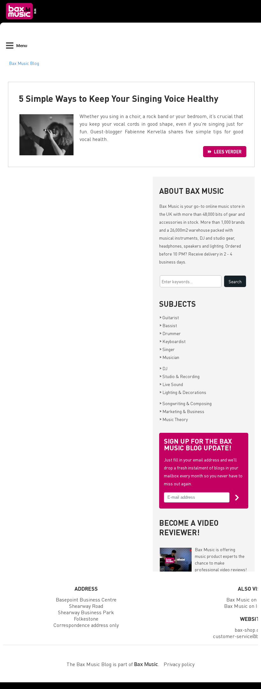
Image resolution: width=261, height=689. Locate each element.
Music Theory (173, 419)
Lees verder (228, 151)
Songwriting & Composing (185, 403)
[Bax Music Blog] (21, 21)
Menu (21, 45)
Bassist (168, 325)
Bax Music (169, 206)
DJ (163, 368)
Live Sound (171, 384)
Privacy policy (179, 664)
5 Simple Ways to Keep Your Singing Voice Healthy (118, 98)
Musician (169, 357)
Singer (167, 349)
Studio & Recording (179, 376)
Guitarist (169, 317)
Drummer (170, 333)
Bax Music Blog (24, 63)
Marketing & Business (181, 411)
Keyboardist (172, 341)
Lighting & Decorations (182, 392)
